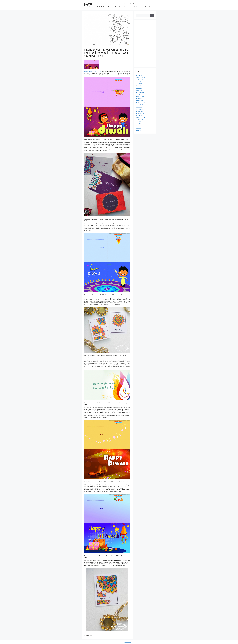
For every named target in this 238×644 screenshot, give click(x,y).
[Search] (152, 15)
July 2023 (138, 81)
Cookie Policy (115, 3)
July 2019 (138, 121)
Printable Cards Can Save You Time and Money (142, 6)
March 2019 (139, 130)
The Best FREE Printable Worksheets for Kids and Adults (109, 6)
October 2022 (139, 100)
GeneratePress (128, 642)
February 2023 (140, 92)
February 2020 (140, 109)
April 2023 (138, 88)
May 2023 (138, 86)
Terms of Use (107, 3)
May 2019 (138, 126)
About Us (99, 3)
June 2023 (139, 83)
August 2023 (139, 79)
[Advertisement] (145, 44)
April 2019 (138, 128)
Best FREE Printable (88, 5)
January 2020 (139, 111)
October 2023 (139, 75)
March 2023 (139, 90)
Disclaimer (122, 3)
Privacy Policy (131, 3)
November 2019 (140, 113)
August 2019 (139, 119)
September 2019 (140, 117)
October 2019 (139, 115)
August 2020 (139, 105)
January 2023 (139, 94)
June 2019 (139, 123)
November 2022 (140, 98)
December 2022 (140, 96)
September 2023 (140, 77)
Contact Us (126, 6)
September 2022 (140, 102)
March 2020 (139, 107)
